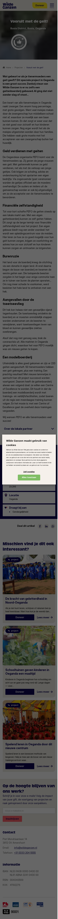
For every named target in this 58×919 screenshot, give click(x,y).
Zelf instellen (29, 472)
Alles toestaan (29, 477)
